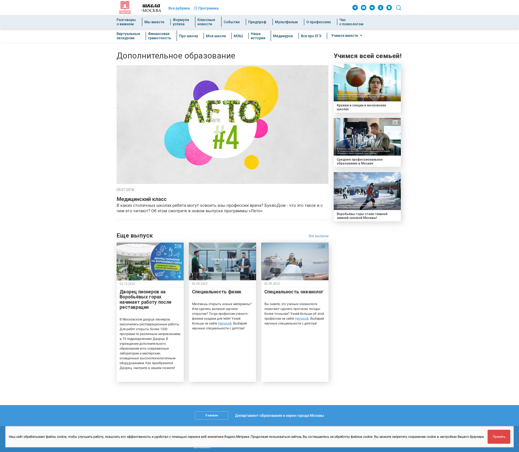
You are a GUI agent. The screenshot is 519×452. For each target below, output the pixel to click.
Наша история (258, 36)
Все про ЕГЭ (311, 36)
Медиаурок (283, 36)
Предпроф (257, 22)
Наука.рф (225, 323)
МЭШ (238, 36)
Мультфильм (286, 22)
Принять (499, 437)
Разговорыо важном (126, 22)
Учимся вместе (344, 35)
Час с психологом (351, 22)
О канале (211, 415)
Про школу (188, 36)
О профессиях (318, 22)
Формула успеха (181, 22)
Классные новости (206, 22)
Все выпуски (318, 236)
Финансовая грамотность (159, 36)
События (232, 22)
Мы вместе (154, 22)
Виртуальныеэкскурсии (128, 36)
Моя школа (216, 36)
